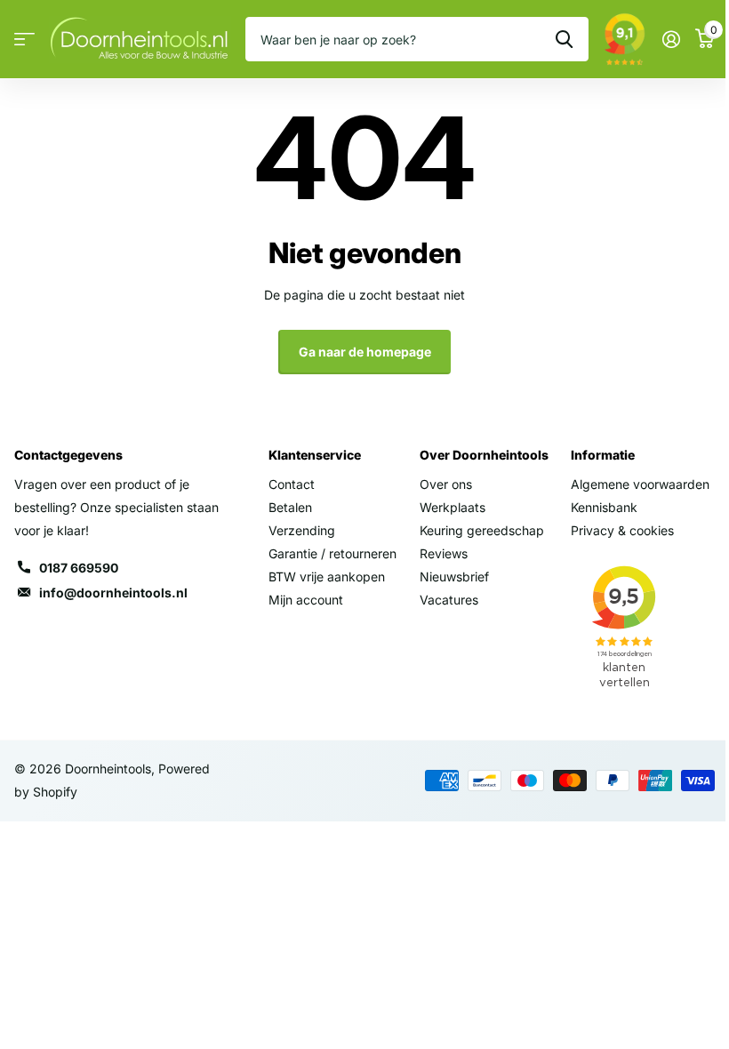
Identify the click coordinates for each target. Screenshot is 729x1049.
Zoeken (564, 39)
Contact (291, 484)
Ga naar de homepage (365, 351)
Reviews (444, 553)
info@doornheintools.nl (113, 592)
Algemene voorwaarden (640, 484)
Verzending (301, 530)
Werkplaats (452, 507)
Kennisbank (604, 507)
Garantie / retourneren (332, 553)
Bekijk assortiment (24, 39)
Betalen (290, 507)
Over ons (446, 484)
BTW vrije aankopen (326, 576)
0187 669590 (78, 567)
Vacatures (449, 599)
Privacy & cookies (622, 530)
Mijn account (305, 599)
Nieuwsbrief (454, 576)
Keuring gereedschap (482, 530)
